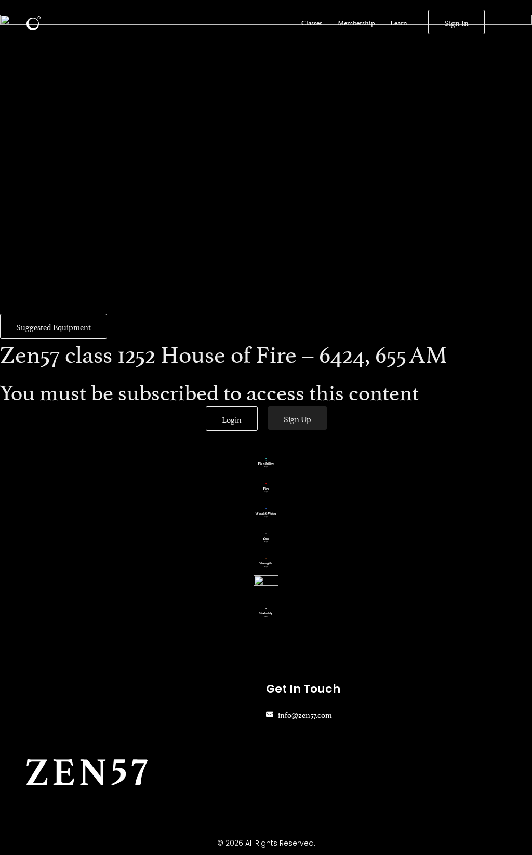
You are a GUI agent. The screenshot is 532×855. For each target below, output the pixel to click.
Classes (311, 22)
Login (232, 419)
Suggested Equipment (53, 326)
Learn (398, 22)
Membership (356, 22)
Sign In (456, 22)
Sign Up (297, 418)
